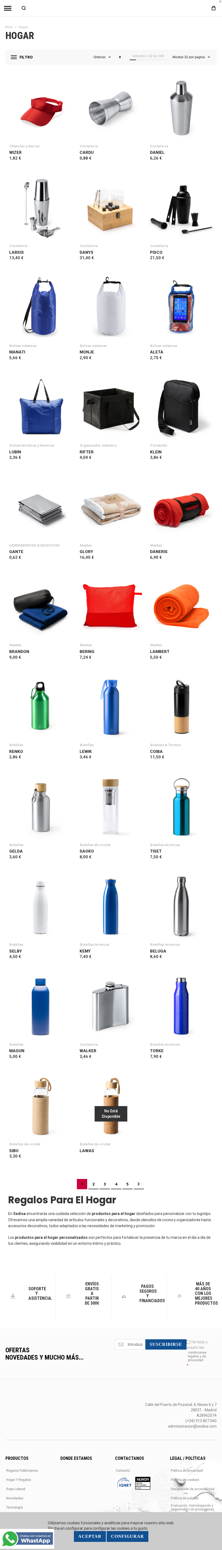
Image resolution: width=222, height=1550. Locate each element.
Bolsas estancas (23, 346)
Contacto (123, 1471)
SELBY (15, 951)
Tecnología (14, 1507)
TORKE (157, 1050)
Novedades (14, 1498)
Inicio (9, 27)
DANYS (86, 252)
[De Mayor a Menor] (120, 57)
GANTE (16, 551)
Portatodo (158, 445)
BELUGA (158, 951)
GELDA (16, 851)
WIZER (15, 152)
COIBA (156, 751)
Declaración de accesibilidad (192, 1489)
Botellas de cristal (95, 845)
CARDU (87, 152)
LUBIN (15, 452)
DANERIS (159, 551)
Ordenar (99, 57)
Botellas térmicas (165, 845)
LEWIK (86, 751)
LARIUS (16, 252)
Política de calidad (184, 1498)
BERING (87, 651)
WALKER (88, 1050)
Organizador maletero (98, 445)
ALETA (156, 352)
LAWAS (87, 1150)
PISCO (156, 252)
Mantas (86, 545)
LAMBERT (159, 651)
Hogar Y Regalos (18, 1480)
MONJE (87, 352)
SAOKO (87, 851)
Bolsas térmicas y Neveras (31, 445)
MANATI (17, 352)
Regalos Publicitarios (22, 1471)
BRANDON (19, 651)
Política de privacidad (187, 1471)
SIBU (13, 1150)
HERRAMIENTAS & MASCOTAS (34, 545)
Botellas (16, 745)
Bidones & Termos (165, 745)
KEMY (85, 951)
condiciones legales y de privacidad (197, 1356)
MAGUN (16, 1050)
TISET (156, 851)
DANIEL (157, 152)
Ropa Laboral (15, 1489)
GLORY (86, 551)
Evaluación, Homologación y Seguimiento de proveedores (192, 1507)
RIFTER (87, 452)
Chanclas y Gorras (24, 146)
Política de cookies (185, 1480)
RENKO (16, 751)
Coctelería (89, 146)
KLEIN (156, 452)
